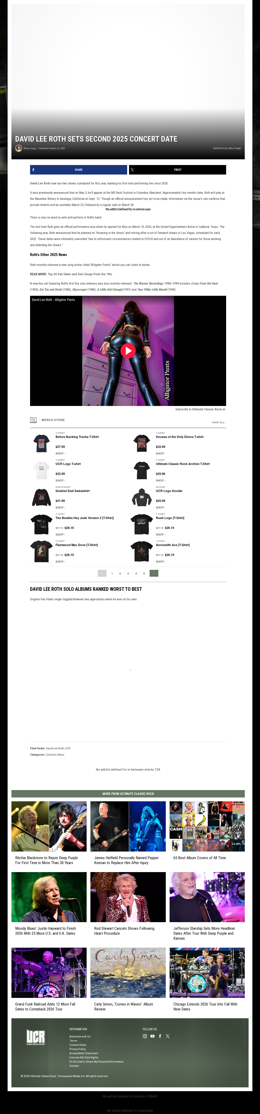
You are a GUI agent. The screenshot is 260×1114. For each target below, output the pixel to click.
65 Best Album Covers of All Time (199, 857)
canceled (80, 239)
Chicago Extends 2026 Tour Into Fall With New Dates (205, 1006)
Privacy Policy (77, 1049)
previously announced (54, 193)
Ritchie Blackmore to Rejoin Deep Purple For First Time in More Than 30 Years (46, 860)
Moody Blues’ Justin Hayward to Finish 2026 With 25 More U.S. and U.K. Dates (45, 931)
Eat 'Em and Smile (50, 289)
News (61, 754)
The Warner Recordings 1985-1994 (156, 283)
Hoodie (160, 487)
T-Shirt (60, 433)
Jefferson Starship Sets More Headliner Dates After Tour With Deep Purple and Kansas (204, 933)
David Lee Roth (40, 183)
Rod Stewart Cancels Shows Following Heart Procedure (124, 931)
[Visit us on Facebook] (161, 1036)
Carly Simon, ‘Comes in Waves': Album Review (123, 1006)
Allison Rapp (30, 148)
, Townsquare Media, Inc (70, 1076)
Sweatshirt (63, 487)
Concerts (51, 754)
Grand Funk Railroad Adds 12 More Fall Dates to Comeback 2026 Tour (45, 1006)
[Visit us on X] (169, 1036)
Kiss (125, 227)
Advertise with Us (79, 1036)
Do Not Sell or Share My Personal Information (96, 1061)
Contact (74, 1065)
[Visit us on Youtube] (154, 1036)
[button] (78, 443)
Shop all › (219, 422)
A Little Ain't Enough (109, 289)
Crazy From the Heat (204, 283)
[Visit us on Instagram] (146, 1036)
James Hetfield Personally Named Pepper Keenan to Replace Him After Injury (126, 860)
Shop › (60, 453)
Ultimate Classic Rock (207, 409)
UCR (67, 748)
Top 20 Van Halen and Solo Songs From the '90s (80, 274)
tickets (45, 205)
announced (63, 233)
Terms (73, 1040)
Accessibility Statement (83, 1053)
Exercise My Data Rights (83, 1057)
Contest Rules (77, 1044)
